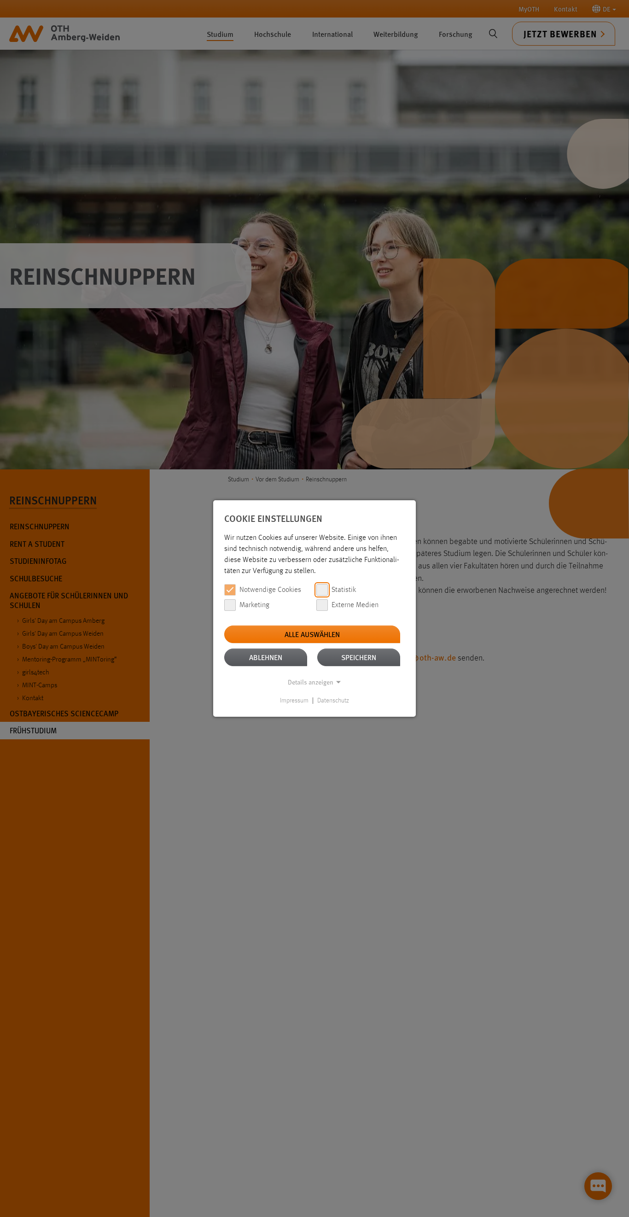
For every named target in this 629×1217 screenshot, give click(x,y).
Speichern (358, 657)
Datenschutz (333, 700)
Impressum (294, 700)
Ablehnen (265, 657)
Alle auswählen (312, 634)
